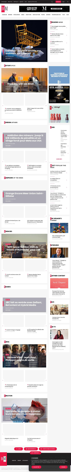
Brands (10, 14)
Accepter (36, 467)
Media (22, 14)
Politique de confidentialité (7, 468)
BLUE (68, 14)
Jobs (26, 1)
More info (59, 159)
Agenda (21, 1)
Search (52, 1)
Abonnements (32, 449)
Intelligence (17, 14)
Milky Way (10, 1)
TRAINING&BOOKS (56, 14)
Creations (28, 14)
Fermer (63, 467)
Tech (63, 14)
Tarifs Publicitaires (49, 449)
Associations (36, 14)
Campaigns (4, 1)
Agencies (4, 14)
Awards (48, 14)
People (43, 14)
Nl (67, 1)
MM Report (16, 1)
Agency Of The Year (32, 1)
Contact (36, 453)
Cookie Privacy (16, 468)
